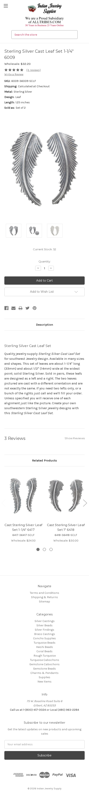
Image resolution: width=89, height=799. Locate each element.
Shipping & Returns (44, 597)
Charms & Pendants (44, 673)
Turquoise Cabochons (44, 660)
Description (44, 324)
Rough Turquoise (45, 655)
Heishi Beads (44, 647)
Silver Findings (44, 629)
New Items (44, 681)
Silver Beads (44, 625)
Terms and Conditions (44, 593)
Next (85, 503)
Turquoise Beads (44, 642)
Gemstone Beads (44, 668)
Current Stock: (44, 249)
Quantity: (44, 261)
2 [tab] (44, 549)
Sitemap (44, 601)
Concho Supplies (44, 638)
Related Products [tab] (44, 460)
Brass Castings (44, 634)
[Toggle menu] (5, 5)
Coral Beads (44, 651)
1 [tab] (38, 549)
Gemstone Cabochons (44, 664)
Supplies (44, 677)
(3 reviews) (33, 70)
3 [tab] (51, 549)
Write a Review (13, 74)
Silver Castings (45, 621)
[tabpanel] (23, 507)
